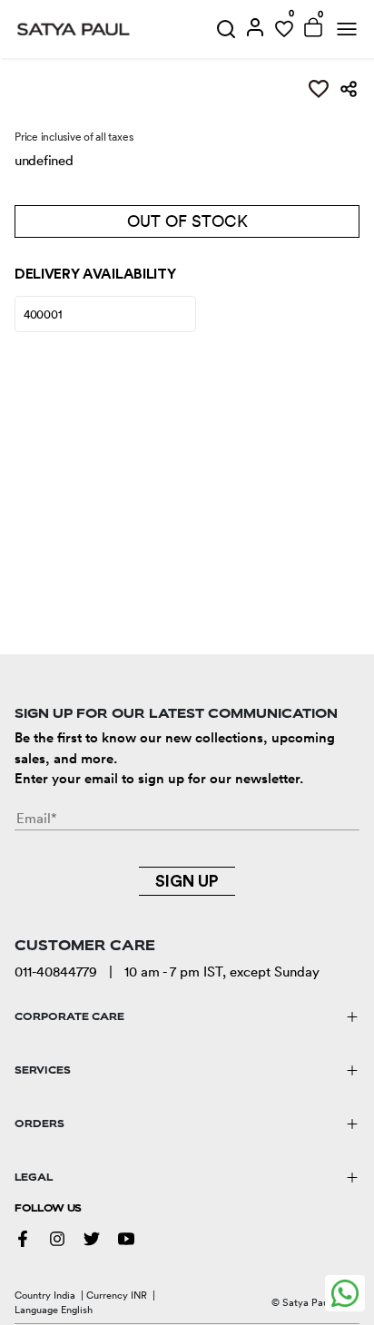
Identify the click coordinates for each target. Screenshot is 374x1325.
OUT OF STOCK (187, 221)
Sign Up (187, 881)
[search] (226, 29)
